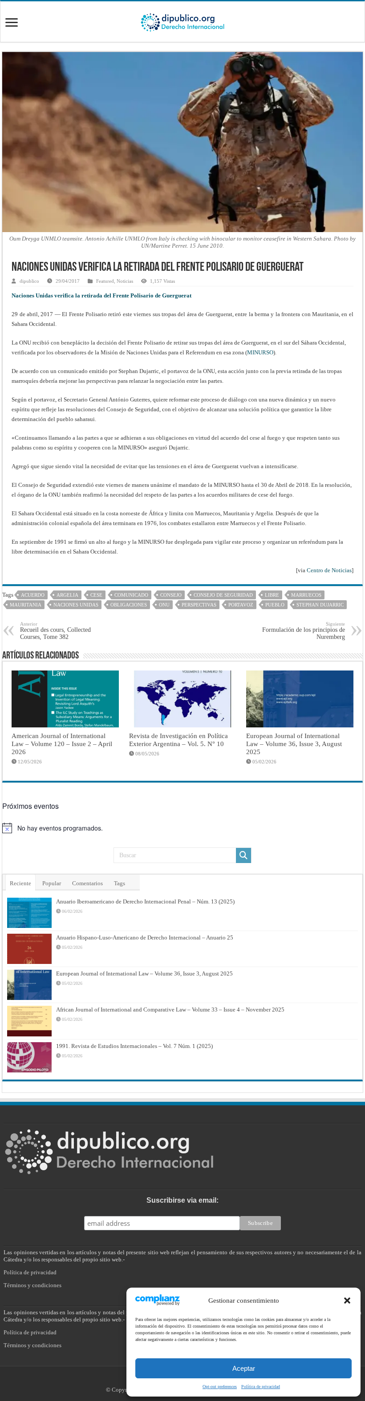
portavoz (240, 604)
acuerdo (33, 595)
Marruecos (306, 595)
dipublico (29, 281)
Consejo (171, 595)
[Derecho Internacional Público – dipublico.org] (182, 21)
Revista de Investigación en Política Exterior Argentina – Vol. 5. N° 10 (178, 739)
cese (96, 595)
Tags (119, 883)
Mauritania (25, 604)
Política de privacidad (260, 1386)
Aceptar (243, 1368)
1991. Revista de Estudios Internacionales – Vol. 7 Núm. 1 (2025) (134, 1046)
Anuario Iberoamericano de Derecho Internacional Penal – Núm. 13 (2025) (145, 901)
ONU (164, 604)
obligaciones (128, 604)
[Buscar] (243, 855)
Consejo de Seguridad (223, 595)
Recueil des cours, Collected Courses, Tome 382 (55, 630)
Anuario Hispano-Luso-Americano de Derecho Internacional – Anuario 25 (144, 937)
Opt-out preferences (220, 1386)
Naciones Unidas (75, 604)
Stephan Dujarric (320, 604)
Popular (51, 883)
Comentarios (87, 883)
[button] (347, 1300)
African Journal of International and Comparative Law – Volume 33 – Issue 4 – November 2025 (170, 1009)
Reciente (20, 883)
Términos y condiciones (32, 1285)
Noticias (125, 281)
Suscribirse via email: (182, 1200)
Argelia (67, 595)
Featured (105, 281)
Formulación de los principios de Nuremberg (303, 630)
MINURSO (260, 352)
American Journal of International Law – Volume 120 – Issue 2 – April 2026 (62, 743)
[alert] (182, 828)
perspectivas (199, 604)
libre (272, 595)
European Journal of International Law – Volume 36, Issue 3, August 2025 (294, 743)
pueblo (274, 604)
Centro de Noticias (329, 570)
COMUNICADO (131, 595)
